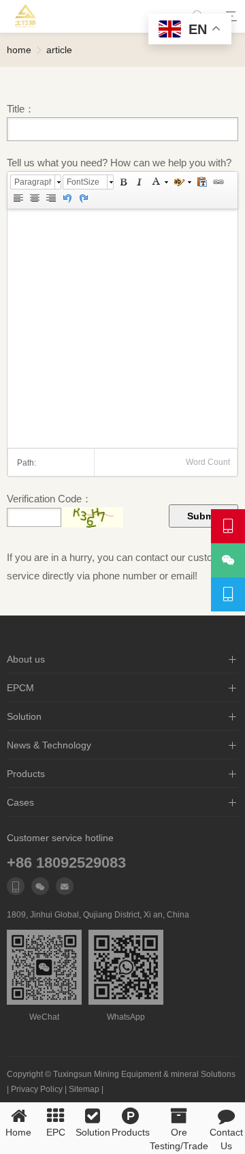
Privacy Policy (37, 1089)
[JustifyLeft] (17, 198)
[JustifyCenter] (34, 198)
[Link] (218, 182)
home (19, 49)
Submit (203, 516)
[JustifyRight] (50, 198)
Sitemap (84, 1089)
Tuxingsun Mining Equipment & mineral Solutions (144, 1074)
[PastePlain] (201, 182)
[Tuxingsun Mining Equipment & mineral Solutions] (26, 16)
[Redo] (83, 198)
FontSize (83, 182)
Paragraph (33, 182)
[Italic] (139, 182)
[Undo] (67, 198)
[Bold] (122, 182)
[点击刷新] (92, 517)
